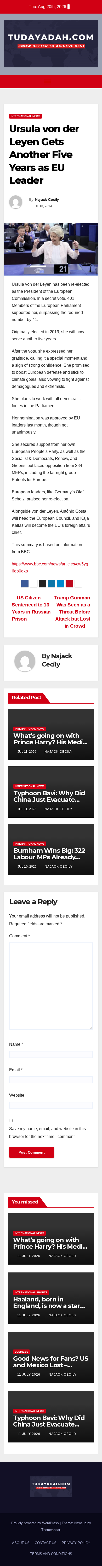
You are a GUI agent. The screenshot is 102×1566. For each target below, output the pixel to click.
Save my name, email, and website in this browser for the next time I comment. (47, 1132)
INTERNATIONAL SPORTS (31, 1292)
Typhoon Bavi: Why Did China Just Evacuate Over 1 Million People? (49, 799)
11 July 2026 (29, 1256)
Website (16, 1095)
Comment (19, 936)
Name (16, 1044)
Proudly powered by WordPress (35, 1523)
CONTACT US (45, 1543)
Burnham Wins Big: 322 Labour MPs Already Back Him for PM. (49, 857)
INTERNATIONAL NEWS (25, 116)
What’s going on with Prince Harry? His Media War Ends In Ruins (49, 742)
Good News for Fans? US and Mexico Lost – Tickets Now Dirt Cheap (50, 1365)
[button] (84, 81)
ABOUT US (21, 1543)
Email (15, 1070)
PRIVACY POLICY (76, 1543)
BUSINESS (21, 1351)
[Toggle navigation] (47, 81)
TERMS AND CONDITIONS (51, 1554)
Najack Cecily (47, 199)
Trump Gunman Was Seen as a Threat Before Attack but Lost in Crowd (72, 612)
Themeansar (50, 1530)
